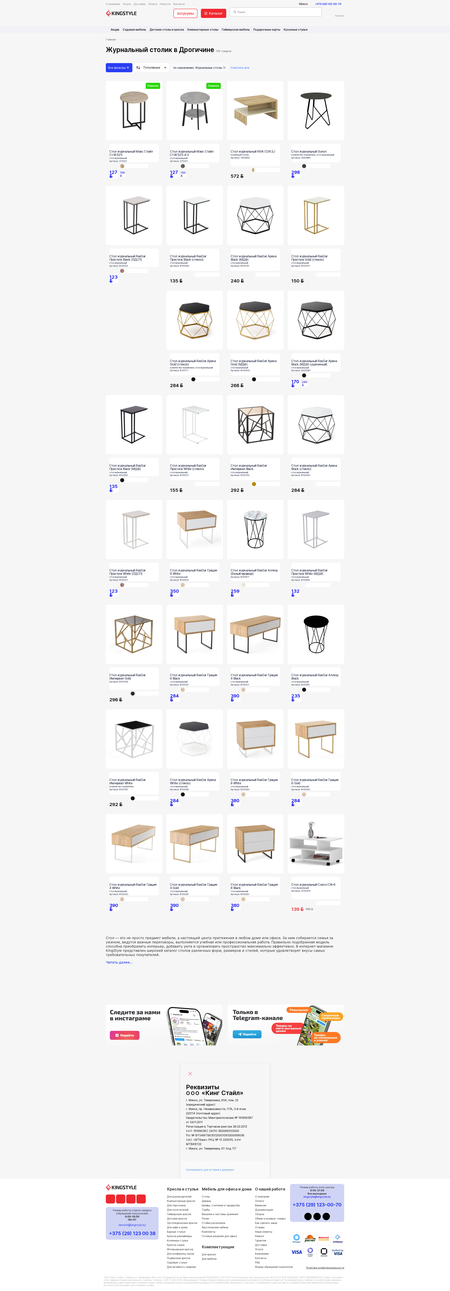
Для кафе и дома (177, 1227)
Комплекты (208, 1231)
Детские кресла (177, 1218)
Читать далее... (119, 962)
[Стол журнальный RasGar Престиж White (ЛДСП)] (134, 529)
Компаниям (262, 1253)
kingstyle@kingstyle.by (317, 1196)
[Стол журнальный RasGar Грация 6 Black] (194, 634)
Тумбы (206, 1209)
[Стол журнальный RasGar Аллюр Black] (316, 634)
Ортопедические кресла (182, 1222)
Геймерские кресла (179, 1214)
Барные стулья (176, 1231)
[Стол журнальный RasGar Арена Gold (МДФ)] (255, 320)
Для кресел (209, 1254)
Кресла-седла (175, 1244)
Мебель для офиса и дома (135, 39)
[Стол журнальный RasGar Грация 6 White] (194, 529)
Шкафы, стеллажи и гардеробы (221, 1205)
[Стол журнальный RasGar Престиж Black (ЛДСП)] (134, 215)
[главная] (121, 13)
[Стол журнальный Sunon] (316, 110)
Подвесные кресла (178, 1258)
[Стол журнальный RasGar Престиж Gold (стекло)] (316, 215)
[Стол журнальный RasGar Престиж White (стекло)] (194, 424)
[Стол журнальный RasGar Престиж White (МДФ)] (316, 529)
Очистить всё (239, 67)
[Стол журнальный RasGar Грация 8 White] (255, 739)
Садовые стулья (177, 1262)
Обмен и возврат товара (270, 1218)
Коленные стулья (177, 1240)
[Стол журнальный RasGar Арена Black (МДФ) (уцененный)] (316, 320)
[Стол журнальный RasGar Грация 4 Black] (255, 634)
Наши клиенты (263, 1231)
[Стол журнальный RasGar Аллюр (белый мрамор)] (255, 529)
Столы (206, 1196)
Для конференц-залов (180, 1253)
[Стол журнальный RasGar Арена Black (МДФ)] (255, 215)
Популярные (151, 67)
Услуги (259, 1249)
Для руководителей (179, 1196)
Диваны (206, 1200)
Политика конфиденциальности (325, 1267)
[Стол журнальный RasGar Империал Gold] (134, 634)
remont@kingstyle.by (132, 1225)
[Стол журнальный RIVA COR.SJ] (255, 110)
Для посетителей (177, 1209)
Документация (264, 1209)
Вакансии (260, 1205)
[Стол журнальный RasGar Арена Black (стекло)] (316, 424)
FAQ (257, 1262)
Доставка (261, 1244)
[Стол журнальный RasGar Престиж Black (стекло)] (194, 215)
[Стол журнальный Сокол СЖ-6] (316, 843)
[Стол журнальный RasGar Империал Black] (255, 424)
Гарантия (260, 1240)
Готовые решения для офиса (219, 1236)
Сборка (259, 1214)
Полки (205, 1218)
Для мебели (209, 1258)
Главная (111, 39)
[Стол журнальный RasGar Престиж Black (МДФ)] (134, 424)
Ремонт (259, 1236)
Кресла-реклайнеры (179, 1236)
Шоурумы (185, 13)
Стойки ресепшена (213, 1222)
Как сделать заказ (266, 1222)
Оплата (259, 1200)
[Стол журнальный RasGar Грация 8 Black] (255, 843)
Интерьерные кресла (180, 1249)
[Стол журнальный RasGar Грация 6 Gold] (316, 739)
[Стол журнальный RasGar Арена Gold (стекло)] (194, 320)
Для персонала (176, 1205)
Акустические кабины (215, 1227)
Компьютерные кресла (181, 1200)
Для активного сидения (181, 1266)
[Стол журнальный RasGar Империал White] (134, 739)
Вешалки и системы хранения (220, 1214)
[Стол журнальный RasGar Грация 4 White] (134, 843)
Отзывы (260, 1227)
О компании (262, 1196)
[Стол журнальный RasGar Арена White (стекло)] (194, 739)
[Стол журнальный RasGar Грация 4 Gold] (194, 843)
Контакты (260, 1258)
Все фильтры (117, 67)
